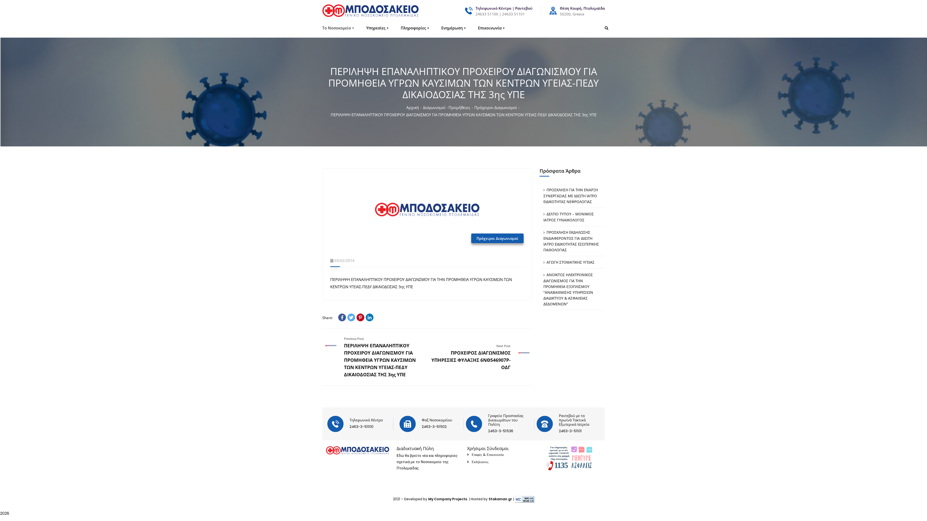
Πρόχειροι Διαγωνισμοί (495, 107)
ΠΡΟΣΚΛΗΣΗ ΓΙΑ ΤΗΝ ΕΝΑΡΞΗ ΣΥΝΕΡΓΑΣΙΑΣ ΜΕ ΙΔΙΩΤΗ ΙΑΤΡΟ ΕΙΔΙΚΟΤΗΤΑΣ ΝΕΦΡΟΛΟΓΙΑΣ (570, 195)
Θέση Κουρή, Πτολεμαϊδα (582, 8)
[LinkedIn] (369, 317)
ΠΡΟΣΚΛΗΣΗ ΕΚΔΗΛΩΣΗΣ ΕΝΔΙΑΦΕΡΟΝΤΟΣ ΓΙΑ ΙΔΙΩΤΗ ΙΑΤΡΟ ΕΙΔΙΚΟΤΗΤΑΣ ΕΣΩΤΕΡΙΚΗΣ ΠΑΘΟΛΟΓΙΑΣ (571, 241)
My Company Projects (447, 499)
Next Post (503, 346)
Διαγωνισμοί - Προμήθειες (446, 107)
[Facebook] (342, 317)
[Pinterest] (360, 317)
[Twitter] (351, 317)
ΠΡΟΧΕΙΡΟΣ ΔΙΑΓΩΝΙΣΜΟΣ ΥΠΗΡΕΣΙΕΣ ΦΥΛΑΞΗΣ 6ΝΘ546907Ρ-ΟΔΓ (471, 360)
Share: (327, 317)
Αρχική (412, 107)
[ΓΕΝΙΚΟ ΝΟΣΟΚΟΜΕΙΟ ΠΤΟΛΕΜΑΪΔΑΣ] (370, 10)
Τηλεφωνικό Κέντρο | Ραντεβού (504, 8)
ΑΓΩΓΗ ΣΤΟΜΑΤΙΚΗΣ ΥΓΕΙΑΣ (571, 262)
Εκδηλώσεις (480, 461)
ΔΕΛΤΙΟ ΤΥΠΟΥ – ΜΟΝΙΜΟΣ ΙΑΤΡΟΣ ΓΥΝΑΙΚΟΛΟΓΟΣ (568, 217)
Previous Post (354, 338)
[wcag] (524, 499)
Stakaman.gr (500, 499)
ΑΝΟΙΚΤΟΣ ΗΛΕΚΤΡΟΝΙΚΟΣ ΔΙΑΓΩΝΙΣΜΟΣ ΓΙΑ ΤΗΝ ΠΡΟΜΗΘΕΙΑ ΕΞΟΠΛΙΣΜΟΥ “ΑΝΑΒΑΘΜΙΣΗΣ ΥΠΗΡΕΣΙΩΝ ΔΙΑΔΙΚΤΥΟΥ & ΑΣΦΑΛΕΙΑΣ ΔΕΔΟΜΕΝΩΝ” (568, 289)
